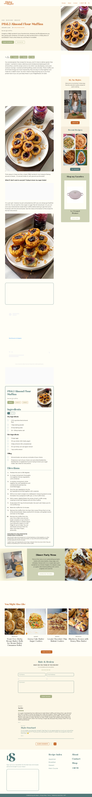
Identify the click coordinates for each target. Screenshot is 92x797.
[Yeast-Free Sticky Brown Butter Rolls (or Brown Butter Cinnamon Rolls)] (15, 621)
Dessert (36, 636)
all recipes (75, 169)
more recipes (46, 651)
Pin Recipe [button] (20, 42)
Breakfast (17, 20)
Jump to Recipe (7, 42)
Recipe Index (9, 20)
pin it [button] (18, 402)
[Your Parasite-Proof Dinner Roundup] (81, 157)
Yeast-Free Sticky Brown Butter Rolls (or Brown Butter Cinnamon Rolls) (14, 642)
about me (75, 122)
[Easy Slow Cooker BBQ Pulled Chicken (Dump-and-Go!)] (69, 157)
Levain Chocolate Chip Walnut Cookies (57, 640)
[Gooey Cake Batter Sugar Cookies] (36, 621)
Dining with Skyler (34, 795)
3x (13, 413)
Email (10, 402)
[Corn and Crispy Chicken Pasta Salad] (69, 141)
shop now (75, 218)
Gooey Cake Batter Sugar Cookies (36, 640)
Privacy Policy (43, 795)
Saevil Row (60, 795)
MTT (65, 795)
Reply (19, 722)
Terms (49, 795)
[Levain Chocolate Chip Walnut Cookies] (57, 621)
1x (8, 413)
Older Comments (42, 744)
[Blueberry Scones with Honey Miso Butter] (78, 621)
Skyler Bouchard (19, 27)
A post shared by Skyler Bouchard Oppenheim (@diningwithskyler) (29, 364)
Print (25, 402)
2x (11, 413)
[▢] (8, 420)
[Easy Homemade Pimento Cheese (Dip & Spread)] (81, 141)
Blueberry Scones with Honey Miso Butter (78, 640)
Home (3, 20)
